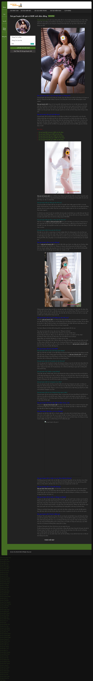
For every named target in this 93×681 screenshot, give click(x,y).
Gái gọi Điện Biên (4, 568)
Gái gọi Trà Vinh (4, 674)
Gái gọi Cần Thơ (4, 657)
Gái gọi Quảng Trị (4, 639)
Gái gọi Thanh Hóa (5, 641)
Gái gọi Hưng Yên (4, 583)
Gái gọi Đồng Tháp (5, 661)
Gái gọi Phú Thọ (4, 594)
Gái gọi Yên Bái (4, 607)
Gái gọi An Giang (4, 646)
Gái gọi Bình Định (4, 611)
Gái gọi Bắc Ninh (4, 565)
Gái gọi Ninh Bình (4, 592)
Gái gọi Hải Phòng (4, 580)
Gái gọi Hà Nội (4, 574)
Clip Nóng (68, 10)
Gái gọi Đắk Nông (4, 618)
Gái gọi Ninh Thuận (5, 630)
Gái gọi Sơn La (4, 598)
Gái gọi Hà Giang (4, 570)
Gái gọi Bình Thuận (5, 613)
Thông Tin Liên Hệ (17, 40)
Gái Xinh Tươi (14, 10)
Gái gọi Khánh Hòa (5, 624)
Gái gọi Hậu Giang (5, 581)
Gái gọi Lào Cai (4, 589)
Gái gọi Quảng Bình (5, 635)
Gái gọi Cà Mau (4, 656)
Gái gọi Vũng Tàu (4, 678)
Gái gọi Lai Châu (4, 585)
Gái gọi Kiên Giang (5, 663)
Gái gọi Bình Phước (5, 654)
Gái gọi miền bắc (26, 10)
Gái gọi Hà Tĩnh (4, 576)
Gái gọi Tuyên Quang (5, 604)
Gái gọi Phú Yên (4, 631)
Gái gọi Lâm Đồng (5, 628)
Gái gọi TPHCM (4, 672)
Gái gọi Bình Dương (5, 652)
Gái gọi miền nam (55, 10)
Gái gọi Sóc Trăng (4, 667)
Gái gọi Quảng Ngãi (5, 637)
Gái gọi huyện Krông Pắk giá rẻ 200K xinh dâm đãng (51, 136)
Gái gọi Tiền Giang (4, 670)
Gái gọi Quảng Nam (5, 633)
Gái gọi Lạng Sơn (4, 587)
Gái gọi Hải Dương (5, 578)
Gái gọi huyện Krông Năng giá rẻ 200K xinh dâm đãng (52, 137)
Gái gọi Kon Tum (4, 626)
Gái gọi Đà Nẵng (4, 615)
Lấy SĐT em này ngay (23, 48)
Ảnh (22, 43)
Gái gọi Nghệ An (4, 643)
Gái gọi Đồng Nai (4, 659)
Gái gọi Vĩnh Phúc (4, 606)
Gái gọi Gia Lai (4, 620)
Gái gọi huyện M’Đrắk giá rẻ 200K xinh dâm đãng (50, 134)
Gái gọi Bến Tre (4, 650)
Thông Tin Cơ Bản (17, 37)
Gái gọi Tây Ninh (4, 669)
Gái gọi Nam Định (4, 591)
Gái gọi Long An (4, 665)
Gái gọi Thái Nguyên (5, 602)
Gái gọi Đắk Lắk (4, 617)
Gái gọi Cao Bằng (4, 567)
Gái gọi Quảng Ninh (5, 596)
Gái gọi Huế (3, 622)
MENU (2, 557)
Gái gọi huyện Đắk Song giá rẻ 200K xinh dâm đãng (51, 132)
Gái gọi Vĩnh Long (4, 676)
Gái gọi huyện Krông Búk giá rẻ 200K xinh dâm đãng (51, 139)
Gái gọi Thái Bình (4, 600)
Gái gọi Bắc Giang (4, 561)
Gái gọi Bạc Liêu (4, 648)
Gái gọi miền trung (41, 10)
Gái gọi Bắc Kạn (4, 563)
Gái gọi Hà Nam (4, 572)
